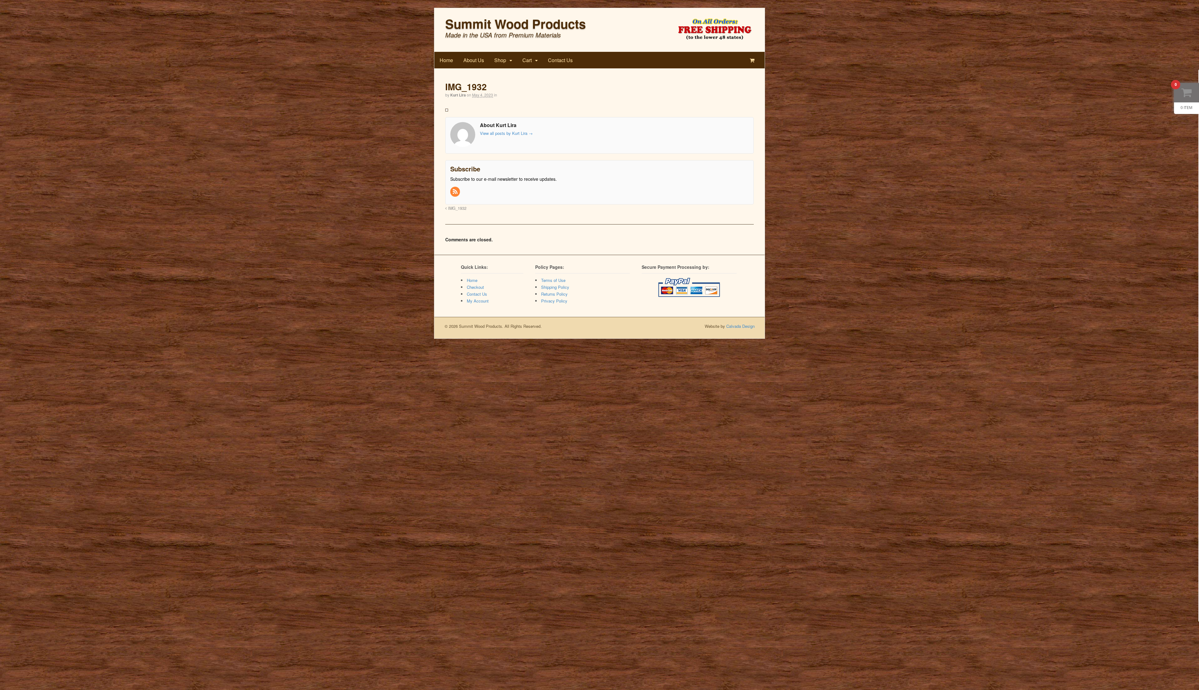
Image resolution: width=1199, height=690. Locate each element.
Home (446, 60)
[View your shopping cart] (753, 60)
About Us (473, 60)
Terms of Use (553, 280)
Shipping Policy (555, 287)
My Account (478, 301)
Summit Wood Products (515, 23)
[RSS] (455, 192)
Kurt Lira (458, 95)
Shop (500, 60)
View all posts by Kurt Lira (506, 133)
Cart (527, 60)
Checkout (475, 287)
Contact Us (560, 60)
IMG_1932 (456, 208)
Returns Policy (554, 294)
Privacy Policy (554, 301)
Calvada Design (740, 326)
